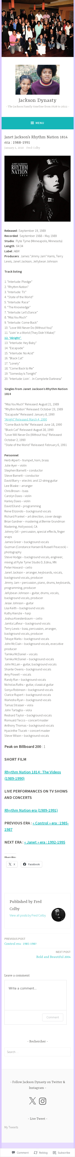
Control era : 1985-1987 (20, 941)
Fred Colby (33, 147)
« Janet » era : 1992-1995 (44, 842)
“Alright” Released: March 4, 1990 (25, 419)
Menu (40, 123)
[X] (32, 1101)
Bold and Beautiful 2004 (53, 954)
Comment (52, 1017)
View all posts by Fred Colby (28, 915)
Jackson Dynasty (37, 100)
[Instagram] (42, 1101)
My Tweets (11, 1127)
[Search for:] (37, 1052)
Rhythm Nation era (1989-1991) (31, 810)
